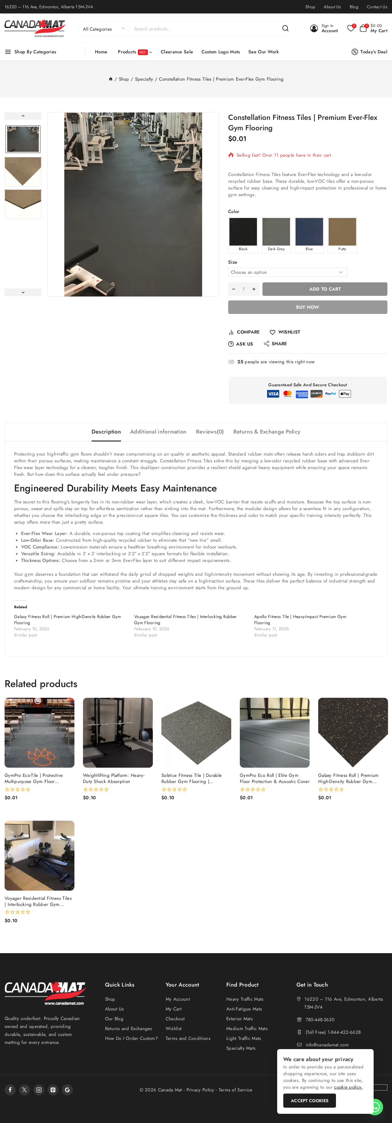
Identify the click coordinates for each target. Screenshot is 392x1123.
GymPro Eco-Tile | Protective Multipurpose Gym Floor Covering (34, 781)
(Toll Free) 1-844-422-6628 (333, 1032)
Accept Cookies (309, 1101)
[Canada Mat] (35, 28)
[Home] (110, 79)
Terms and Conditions (188, 1038)
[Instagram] (38, 1089)
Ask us (244, 344)
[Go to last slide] (23, 116)
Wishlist (174, 1028)
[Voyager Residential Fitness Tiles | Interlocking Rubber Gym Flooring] (39, 856)
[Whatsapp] (375, 1107)
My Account (178, 999)
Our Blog (114, 1018)
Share (279, 343)
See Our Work (263, 51)
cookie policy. (348, 1087)
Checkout (175, 1018)
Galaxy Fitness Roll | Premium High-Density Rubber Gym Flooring (348, 781)
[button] (23, 139)
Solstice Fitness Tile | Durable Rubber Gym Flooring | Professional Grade (191, 781)
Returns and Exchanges (128, 1028)
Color (234, 211)
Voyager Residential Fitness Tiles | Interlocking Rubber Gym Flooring (38, 904)
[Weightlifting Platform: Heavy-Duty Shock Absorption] (118, 733)
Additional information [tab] (158, 432)
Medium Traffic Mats (247, 1028)
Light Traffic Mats (243, 1038)
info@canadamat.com (327, 1044)
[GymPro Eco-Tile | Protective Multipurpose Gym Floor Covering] (39, 733)
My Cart (174, 1009)
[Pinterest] (52, 1089)
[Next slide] (23, 292)
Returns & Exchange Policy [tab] (267, 432)
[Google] (67, 1089)
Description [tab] (106, 432)
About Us (332, 7)
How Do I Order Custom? (131, 1038)
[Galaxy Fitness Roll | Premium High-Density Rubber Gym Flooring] (353, 733)
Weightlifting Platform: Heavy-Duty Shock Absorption (114, 778)
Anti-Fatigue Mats (244, 1009)
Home (101, 51)
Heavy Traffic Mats (244, 999)
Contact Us (377, 7)
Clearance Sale (177, 51)
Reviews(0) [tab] (210, 432)
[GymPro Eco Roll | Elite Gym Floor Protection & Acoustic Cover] (275, 733)
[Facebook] (10, 1089)
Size (232, 262)
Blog (354, 7)
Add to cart (325, 289)
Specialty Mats (240, 1048)
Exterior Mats (239, 1018)
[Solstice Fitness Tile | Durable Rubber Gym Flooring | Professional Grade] (196, 733)
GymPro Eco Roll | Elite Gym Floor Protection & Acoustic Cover (275, 778)
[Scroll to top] (377, 1089)
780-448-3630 (320, 1019)
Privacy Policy (200, 1090)
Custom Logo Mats (221, 51)
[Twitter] (24, 1089)
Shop (310, 7)
